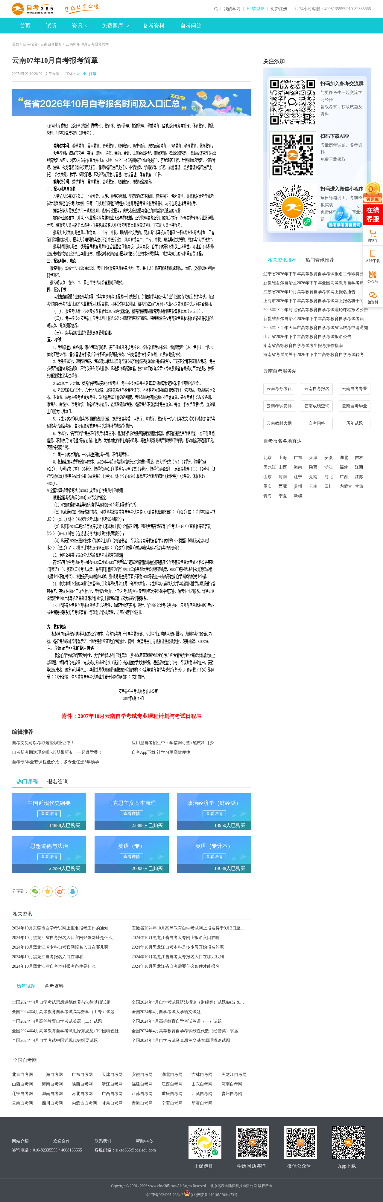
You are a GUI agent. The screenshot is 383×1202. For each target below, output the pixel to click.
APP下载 (373, 261)
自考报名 (30, 44)
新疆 (298, 496)
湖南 (313, 477)
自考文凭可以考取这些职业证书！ (43, 743)
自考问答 (191, 26)
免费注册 (278, 9)
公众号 (372, 281)
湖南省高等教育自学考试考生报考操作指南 (303, 345)
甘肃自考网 (112, 1103)
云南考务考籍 (279, 388)
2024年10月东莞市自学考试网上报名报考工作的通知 (60, 928)
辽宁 (298, 477)
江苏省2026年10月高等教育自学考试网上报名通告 (309, 292)
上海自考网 (52, 1074)
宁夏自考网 (172, 1103)
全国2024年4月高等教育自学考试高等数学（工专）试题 (63, 1012)
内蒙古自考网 (84, 1103)
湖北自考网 (172, 1074)
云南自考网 (22, 1103)
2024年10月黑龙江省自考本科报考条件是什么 (54, 966)
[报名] (131, 102)
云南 (313, 486)
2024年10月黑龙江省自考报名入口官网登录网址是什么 (62, 937)
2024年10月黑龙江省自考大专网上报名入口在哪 (176, 937)
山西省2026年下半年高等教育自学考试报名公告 (307, 336)
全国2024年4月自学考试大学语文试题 (166, 1012)
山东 (267, 477)
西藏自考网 (202, 1093)
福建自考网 (142, 1084)
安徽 (328, 457)
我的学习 (232, 9)
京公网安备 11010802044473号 (214, 1195)
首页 (25, 26)
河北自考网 (82, 1093)
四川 (328, 486)
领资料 (372, 302)
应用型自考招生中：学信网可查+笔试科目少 (173, 743)
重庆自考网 (172, 1093)
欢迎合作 (61, 1141)
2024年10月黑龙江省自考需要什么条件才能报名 (176, 966)
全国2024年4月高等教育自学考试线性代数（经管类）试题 (185, 1031)
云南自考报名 (51, 44)
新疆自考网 (202, 1103)
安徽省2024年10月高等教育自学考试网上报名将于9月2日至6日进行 (193, 928)
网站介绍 (20, 1141)
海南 (298, 467)
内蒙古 (346, 486)
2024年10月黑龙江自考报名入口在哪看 (47, 957)
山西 (283, 467)
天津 (313, 457)
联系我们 (103, 1141)
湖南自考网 (52, 1093)
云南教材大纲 (279, 423)
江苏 (359, 477)
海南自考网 (52, 1084)
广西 (344, 477)
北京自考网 (22, 1074)
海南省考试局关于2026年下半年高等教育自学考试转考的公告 (319, 354)
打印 (91, 74)
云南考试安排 (279, 406)
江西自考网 (172, 1084)
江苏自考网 (142, 1093)
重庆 (267, 486)
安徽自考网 (142, 1074)
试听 (51, 26)
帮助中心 (144, 1141)
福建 (344, 467)
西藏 (283, 486)
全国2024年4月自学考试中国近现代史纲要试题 (55, 1040)
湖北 (344, 457)
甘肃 (359, 486)
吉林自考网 (202, 1074)
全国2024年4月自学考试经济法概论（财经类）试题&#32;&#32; (189, 1002)
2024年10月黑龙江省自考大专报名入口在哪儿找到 (178, 957)
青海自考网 (142, 1103)
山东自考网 (202, 1084)
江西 (359, 467)
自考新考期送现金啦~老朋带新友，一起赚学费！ (57, 752)
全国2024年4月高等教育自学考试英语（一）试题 (177, 1021)
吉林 (359, 457)
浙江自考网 (112, 1084)
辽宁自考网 (22, 1093)
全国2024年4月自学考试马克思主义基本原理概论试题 (181, 1040)
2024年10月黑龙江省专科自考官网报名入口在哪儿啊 (60, 947)
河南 (283, 477)
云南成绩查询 (316, 406)
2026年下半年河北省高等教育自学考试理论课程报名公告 (315, 310)
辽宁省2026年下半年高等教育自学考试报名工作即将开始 (315, 274)
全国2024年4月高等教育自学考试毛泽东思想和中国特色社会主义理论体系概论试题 (88, 1031)
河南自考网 (231, 1084)
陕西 (313, 467)
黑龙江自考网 (234, 1074)
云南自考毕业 (354, 406)
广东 (298, 457)
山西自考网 (22, 1084)
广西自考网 (112, 1093)
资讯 (77, 26)
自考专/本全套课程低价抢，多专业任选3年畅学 (55, 762)
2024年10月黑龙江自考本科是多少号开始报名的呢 (178, 947)
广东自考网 (82, 1074)
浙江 (328, 467)
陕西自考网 (82, 1084)
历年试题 (354, 423)
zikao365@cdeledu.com (135, 1150)
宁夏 (283, 496)
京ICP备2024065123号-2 (164, 1195)
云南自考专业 (354, 388)
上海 (283, 457)
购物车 (372, 240)
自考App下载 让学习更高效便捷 (161, 752)
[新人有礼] (372, 191)
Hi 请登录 (256, 9)
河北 (328, 477)
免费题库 (112, 26)
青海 (267, 496)
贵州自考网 (231, 1093)
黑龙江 (269, 467)
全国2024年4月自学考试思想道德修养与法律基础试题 (61, 1002)
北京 (267, 457)
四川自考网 (52, 1103)
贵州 (298, 486)
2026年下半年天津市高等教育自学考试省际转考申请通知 (315, 327)
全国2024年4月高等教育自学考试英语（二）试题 (57, 1021)
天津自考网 (112, 1074)
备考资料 (154, 26)
